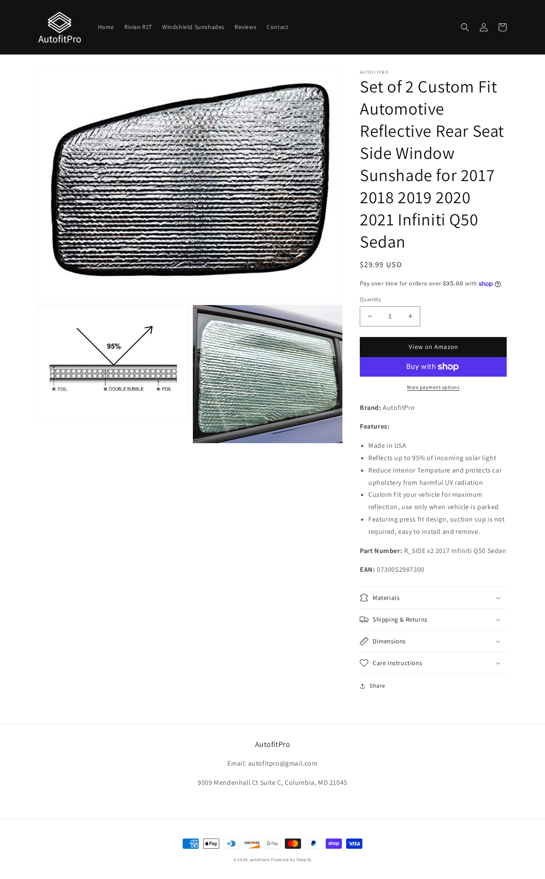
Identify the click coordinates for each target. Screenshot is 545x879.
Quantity (370, 299)
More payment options (433, 387)
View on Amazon (433, 347)
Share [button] (377, 685)
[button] (465, 27)
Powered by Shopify (291, 859)
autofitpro (260, 859)
